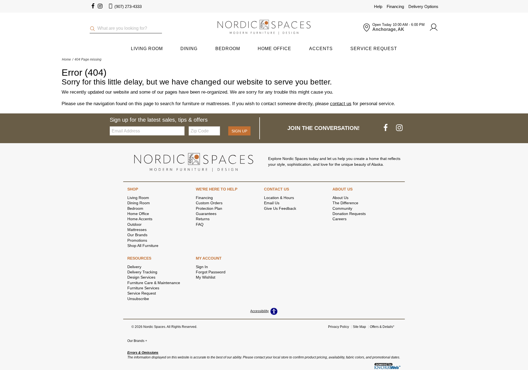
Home (66, 59)
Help (378, 6)
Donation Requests (349, 213)
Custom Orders (209, 203)
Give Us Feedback (280, 208)
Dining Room (138, 203)
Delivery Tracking (142, 272)
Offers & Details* (382, 327)
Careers (339, 219)
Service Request (373, 48)
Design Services (141, 277)
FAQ (200, 224)
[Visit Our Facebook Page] (386, 128)
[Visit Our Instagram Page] (399, 128)
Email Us (271, 203)
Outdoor (134, 224)
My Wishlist (205, 277)
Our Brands (137, 235)
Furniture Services (143, 288)
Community (342, 208)
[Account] (433, 27)
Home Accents (139, 219)
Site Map (359, 327)
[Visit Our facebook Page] (93, 6)
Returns (203, 219)
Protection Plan (209, 208)
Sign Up (239, 131)
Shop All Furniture (142, 245)
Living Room (147, 48)
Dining (188, 48)
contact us (340, 103)
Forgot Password (211, 272)
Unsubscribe (138, 298)
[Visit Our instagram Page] (100, 6)
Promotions (137, 240)
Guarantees (206, 213)
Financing (395, 6)
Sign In (202, 267)
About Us (340, 197)
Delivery (134, 267)
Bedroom (227, 48)
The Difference (345, 203)
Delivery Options (423, 6)
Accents (321, 48)
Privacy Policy (338, 327)
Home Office (274, 48)
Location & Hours (279, 197)
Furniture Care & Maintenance (153, 283)
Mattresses (137, 229)
